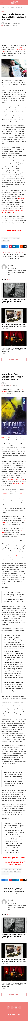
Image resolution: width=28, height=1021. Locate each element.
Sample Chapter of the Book (14, 858)
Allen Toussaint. (14, 212)
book (11, 871)
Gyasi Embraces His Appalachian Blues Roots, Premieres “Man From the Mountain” (13, 301)
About (19, 1014)
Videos (14, 1014)
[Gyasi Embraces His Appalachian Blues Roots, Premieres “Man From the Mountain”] (14, 290)
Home (4, 1012)
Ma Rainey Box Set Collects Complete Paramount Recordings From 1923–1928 (13, 325)
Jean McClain (21, 198)
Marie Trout (17, 871)
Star (18, 238)
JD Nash (8, 23)
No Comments (6, 25)
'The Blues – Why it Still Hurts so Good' (12, 869)
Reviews (14, 1012)
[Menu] (2, 2)
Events (9, 1014)
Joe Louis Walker (15, 556)
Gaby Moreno (15, 210)
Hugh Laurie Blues (14, 230)
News (2, 11)
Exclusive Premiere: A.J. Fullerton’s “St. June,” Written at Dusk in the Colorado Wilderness (13, 349)
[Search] (26, 2)
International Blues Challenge (15, 479)
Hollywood (4, 238)
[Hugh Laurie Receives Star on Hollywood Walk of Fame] (14, 35)
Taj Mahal (8, 210)
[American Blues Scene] (15, 2)
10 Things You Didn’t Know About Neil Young (20, 256)
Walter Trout (5, 438)
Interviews (21, 1012)
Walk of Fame (5, 240)
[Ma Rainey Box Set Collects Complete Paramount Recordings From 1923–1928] (14, 315)
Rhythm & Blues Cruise (19, 483)
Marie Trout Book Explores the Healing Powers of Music (7, 256)
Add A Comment (14, 359)
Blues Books (5, 871)
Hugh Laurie (18, 47)
